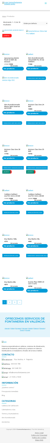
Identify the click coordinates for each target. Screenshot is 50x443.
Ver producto (9, 68)
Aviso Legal (39, 433)
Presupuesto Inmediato (10, 391)
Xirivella (27, 330)
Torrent (22, 330)
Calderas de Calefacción (10, 406)
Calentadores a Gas (8, 410)
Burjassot (18, 328)
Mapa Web (39, 440)
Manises (24, 328)
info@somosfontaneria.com (19, 372)
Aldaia (12, 328)
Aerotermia (6, 422)
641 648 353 (16, 368)
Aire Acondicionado (8, 417)
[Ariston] (6, 55)
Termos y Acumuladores (10, 414)
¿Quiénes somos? (8, 387)
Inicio (4, 16)
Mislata (30, 328)
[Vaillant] (29, 55)
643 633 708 (15, 364)
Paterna (36, 328)
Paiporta (42, 328)
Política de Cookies (39, 438)
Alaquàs (7, 328)
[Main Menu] (46, 3)
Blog (3, 395)
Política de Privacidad (39, 435)
